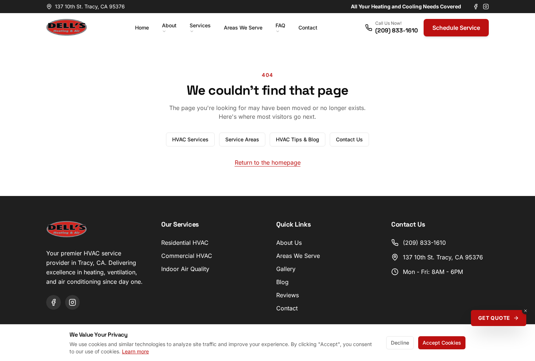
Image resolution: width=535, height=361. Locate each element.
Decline (400, 343)
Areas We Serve (243, 27)
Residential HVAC (185, 242)
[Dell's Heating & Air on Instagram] (486, 6)
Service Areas (242, 139)
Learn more (135, 351)
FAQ (280, 25)
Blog (282, 282)
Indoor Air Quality (185, 268)
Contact (307, 27)
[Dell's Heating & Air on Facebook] (476, 6)
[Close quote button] (525, 310)
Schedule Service (456, 27)
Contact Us (349, 139)
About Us (289, 242)
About (169, 25)
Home (142, 27)
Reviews (287, 295)
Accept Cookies (442, 343)
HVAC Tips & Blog (297, 139)
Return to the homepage (268, 162)
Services (200, 25)
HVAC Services (190, 139)
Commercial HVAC (186, 255)
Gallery (286, 268)
